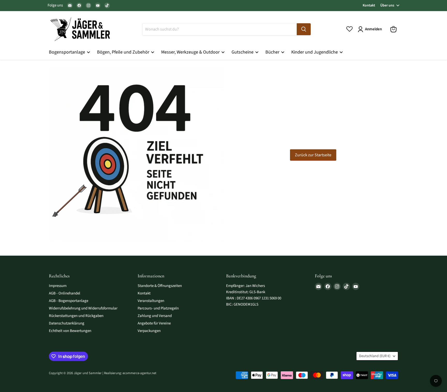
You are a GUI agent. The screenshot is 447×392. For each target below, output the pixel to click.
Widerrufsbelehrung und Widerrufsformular (83, 308)
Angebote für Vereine (154, 323)
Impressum (57, 286)
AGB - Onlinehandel (64, 293)
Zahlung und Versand (155, 316)
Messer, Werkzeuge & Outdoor (191, 52)
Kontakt (369, 5)
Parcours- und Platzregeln (158, 308)
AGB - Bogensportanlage (68, 301)
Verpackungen (149, 331)
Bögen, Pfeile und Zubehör (123, 52)
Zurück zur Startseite (313, 155)
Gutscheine (243, 52)
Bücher (272, 52)
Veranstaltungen (151, 301)
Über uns (387, 5)
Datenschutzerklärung (66, 323)
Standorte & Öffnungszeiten (160, 286)
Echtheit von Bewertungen (70, 331)
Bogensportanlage (67, 52)
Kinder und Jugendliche (315, 52)
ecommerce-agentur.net (139, 373)
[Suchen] (304, 29)
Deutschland (374, 356)
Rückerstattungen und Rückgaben (76, 316)
